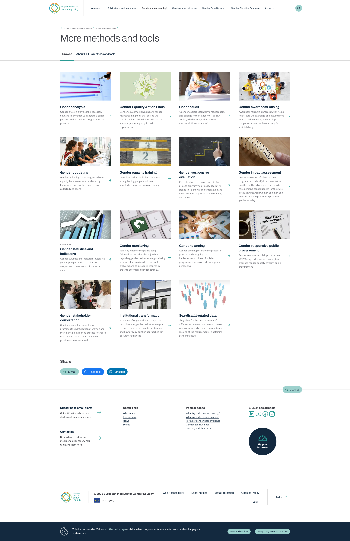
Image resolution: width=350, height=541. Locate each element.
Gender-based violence (184, 8)
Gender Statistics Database (245, 8)
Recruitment (129, 416)
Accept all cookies (239, 531)
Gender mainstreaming (154, 8)
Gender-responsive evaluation (194, 175)
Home (66, 28)
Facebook (265, 414)
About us (270, 8)
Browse (67, 53)
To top (279, 497)
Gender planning (192, 245)
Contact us (67, 431)
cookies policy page (115, 529)
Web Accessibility (173, 492)
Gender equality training (138, 172)
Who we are (129, 413)
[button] (69, 371)
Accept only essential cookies (272, 531)
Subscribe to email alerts (76, 407)
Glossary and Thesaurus (198, 428)
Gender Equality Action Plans (142, 107)
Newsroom (96, 8)
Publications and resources (121, 8)
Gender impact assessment (260, 172)
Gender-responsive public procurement (259, 248)
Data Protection (224, 492)
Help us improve (262, 446)
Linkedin (251, 414)
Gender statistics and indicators (76, 251)
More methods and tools (105, 28)
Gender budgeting (74, 172)
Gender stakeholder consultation (75, 318)
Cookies (294, 389)
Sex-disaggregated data (198, 315)
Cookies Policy (250, 492)
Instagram (272, 414)
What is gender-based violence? (202, 416)
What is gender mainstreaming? (203, 413)
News (126, 420)
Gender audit (189, 107)
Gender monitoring (134, 245)
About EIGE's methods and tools (95, 53)
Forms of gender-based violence (203, 420)
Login (256, 501)
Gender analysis (72, 107)
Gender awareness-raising (259, 107)
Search (298, 8)
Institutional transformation (140, 315)
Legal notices (199, 492)
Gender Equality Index (214, 8)
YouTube (258, 414)
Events (126, 424)
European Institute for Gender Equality (63, 8)
